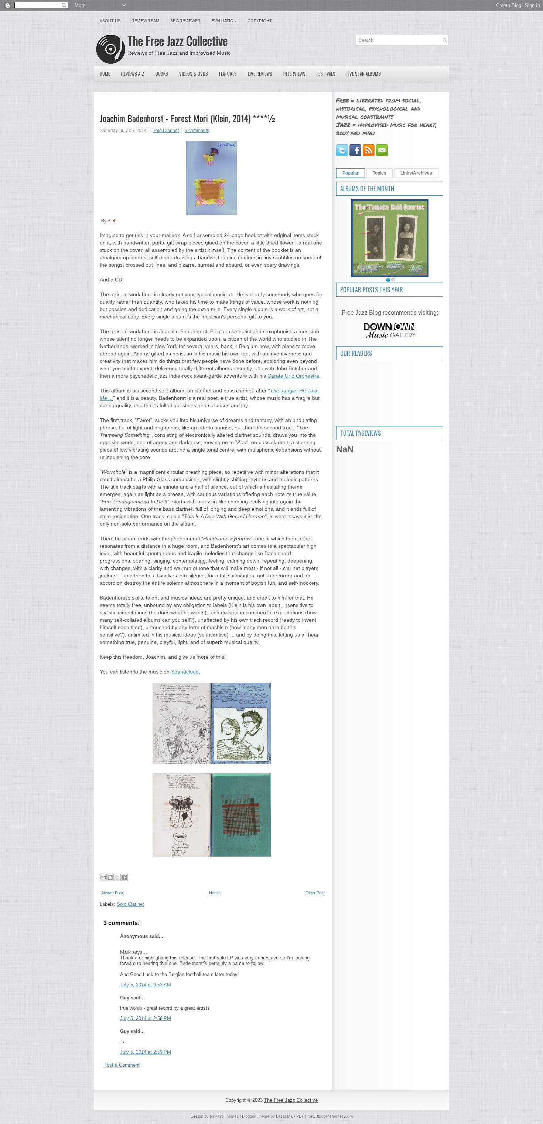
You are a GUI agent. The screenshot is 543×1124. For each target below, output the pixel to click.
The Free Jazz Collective (177, 40)
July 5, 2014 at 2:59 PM (145, 1018)
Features (228, 73)
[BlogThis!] (110, 877)
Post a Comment (121, 1065)
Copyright (259, 20)
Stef (111, 220)
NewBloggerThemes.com (330, 1116)
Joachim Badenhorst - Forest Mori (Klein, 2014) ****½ (188, 118)
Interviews (294, 73)
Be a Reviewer (185, 20)
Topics (379, 173)
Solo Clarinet (166, 130)
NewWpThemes (224, 1116)
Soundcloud (185, 672)
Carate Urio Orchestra (293, 376)
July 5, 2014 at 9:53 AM (145, 985)
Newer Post (112, 893)
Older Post (315, 893)
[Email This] (103, 877)
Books (162, 73)
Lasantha (284, 1116)
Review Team (145, 20)
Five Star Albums (363, 73)
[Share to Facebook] (124, 877)
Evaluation (224, 20)
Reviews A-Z (132, 73)
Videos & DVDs (193, 73)
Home (105, 73)
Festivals (326, 73)
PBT (300, 1116)
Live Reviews (260, 73)
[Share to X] (117, 877)
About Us (110, 20)
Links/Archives (416, 173)
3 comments (197, 130)
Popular (350, 173)
